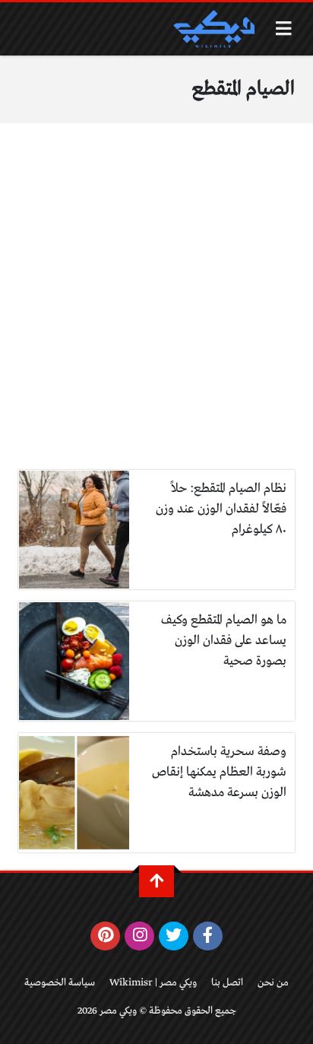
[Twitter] (173, 936)
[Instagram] (139, 936)
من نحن (273, 982)
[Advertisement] (156, 305)
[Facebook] (208, 936)
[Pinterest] (105, 936)
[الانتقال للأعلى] (156, 881)
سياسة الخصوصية (59, 982)
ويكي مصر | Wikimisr (153, 982)
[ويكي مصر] (213, 29)
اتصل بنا (227, 982)
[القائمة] (284, 28)
